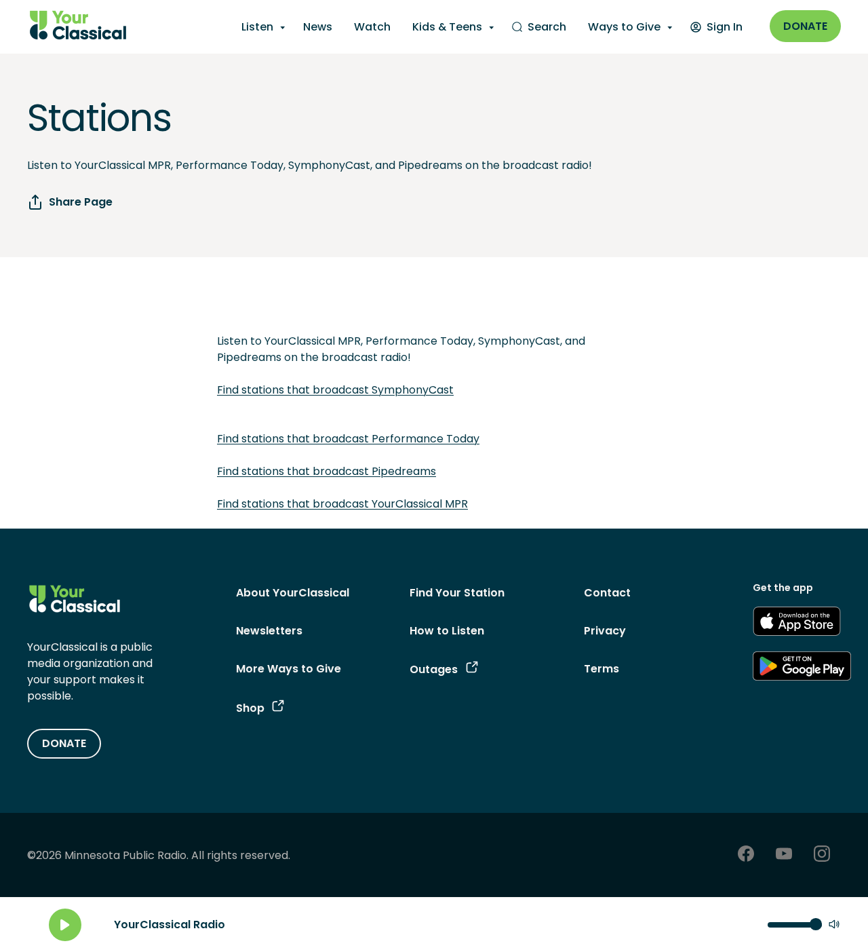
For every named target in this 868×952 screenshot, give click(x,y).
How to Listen (447, 631)
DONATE (64, 743)
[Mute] (834, 925)
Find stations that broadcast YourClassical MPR (342, 504)
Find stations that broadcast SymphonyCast (335, 390)
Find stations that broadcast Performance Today (348, 438)
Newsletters (269, 631)
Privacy (605, 631)
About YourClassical (292, 593)
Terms (601, 669)
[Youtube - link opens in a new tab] (784, 855)
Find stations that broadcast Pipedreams (326, 471)
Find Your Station (457, 593)
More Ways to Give (288, 669)
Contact (607, 593)
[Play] (65, 925)
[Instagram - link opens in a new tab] (822, 855)
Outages (434, 669)
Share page (81, 202)
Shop (250, 708)
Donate (805, 26)
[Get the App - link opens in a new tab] (797, 624)
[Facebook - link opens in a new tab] (746, 855)
